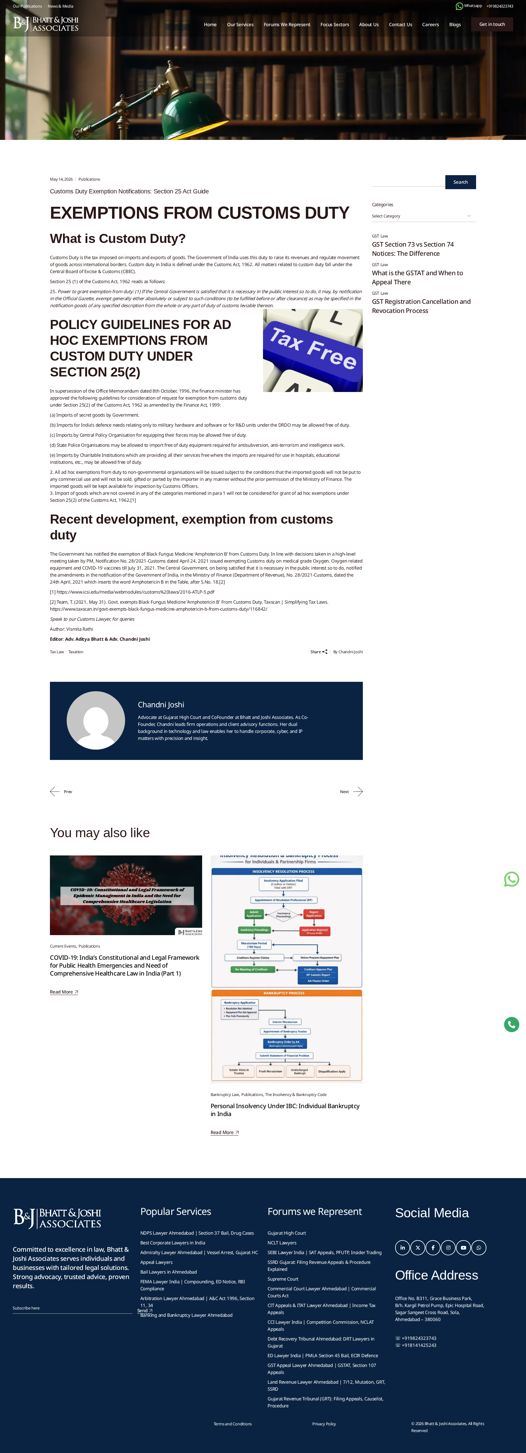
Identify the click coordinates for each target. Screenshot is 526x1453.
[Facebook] (433, 1247)
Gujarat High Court (287, 1233)
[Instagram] (448, 1247)
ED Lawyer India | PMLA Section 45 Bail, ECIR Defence (323, 1355)
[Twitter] (418, 1247)
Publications (79, 88)
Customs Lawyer (93, 619)
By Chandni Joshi (348, 651)
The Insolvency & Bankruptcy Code (296, 1094)
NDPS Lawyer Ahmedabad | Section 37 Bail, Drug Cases (197, 1233)
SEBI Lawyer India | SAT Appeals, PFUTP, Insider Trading (325, 1252)
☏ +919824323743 (416, 1338)
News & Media (60, 6)
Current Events (63, 946)
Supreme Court (283, 1279)
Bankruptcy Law (225, 1094)
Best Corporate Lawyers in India (172, 1243)
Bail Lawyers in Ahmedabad (168, 1272)
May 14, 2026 (61, 179)
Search (461, 182)
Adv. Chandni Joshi (129, 639)
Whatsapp (472, 5)
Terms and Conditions (233, 1424)
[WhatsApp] (478, 1247)
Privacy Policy (324, 1424)
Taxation (75, 651)
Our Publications (27, 6)
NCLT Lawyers (282, 1243)
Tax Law (57, 651)
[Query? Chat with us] (459, 6)
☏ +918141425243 (416, 1345)
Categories (383, 204)
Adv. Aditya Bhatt (84, 639)
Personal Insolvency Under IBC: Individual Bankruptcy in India (285, 1110)
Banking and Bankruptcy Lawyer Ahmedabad (186, 1315)
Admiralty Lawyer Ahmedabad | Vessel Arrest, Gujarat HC (199, 1252)
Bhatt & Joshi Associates (446, 1423)
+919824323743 (499, 6)
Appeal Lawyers (157, 1262)
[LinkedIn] (402, 1247)
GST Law (380, 236)
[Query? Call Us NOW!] (511, 1024)
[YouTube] (463, 1247)
